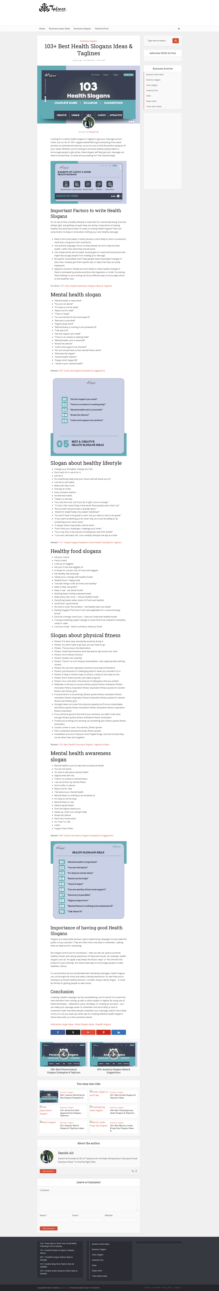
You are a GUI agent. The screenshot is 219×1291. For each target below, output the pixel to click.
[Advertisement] (135, 25)
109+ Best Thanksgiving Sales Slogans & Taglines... (122, 1111)
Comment (44, 1190)
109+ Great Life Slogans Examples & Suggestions (82, 370)
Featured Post (102, 28)
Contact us (178, 1287)
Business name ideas (59, 28)
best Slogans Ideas (85, 1024)
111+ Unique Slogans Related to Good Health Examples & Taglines (90, 542)
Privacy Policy (167, 1287)
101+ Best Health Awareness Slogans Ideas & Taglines (86, 285)
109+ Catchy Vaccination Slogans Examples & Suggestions (86, 835)
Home (42, 28)
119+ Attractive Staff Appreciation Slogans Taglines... (70, 1113)
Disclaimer (157, 1287)
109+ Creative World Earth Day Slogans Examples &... (72, 1096)
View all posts (48, 1171)
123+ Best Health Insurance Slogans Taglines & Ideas (84, 744)
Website (109, 1215)
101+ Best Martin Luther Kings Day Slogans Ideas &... (122, 1128)
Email (75, 1215)
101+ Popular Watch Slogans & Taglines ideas (72, 1126)
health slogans (104, 1024)
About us (148, 1287)
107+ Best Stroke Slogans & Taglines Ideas (123, 1096)
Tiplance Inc (64, 1288)
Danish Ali (90, 60)
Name (43, 1215)
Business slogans (82, 28)
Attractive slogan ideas (63, 1024)
